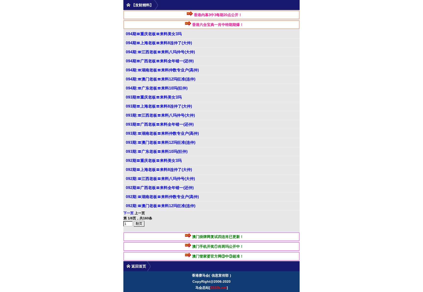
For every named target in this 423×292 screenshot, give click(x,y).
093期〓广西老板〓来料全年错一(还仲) (160, 124)
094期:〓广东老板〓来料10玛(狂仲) (157, 88)
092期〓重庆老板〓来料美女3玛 (154, 160)
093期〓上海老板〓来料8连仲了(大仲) (159, 106)
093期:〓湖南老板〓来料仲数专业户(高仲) (162, 133)
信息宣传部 (220, 275)
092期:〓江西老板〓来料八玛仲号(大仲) (160, 179)
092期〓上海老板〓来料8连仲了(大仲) (159, 170)
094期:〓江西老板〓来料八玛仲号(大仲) (160, 52)
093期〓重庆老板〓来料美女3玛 (154, 97)
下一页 (128, 213)
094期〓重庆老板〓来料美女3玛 (154, 34)
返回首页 (138, 266)
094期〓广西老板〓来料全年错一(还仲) (160, 61)
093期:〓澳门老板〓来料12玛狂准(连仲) (160, 142)
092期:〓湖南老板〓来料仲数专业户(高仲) (162, 197)
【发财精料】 (142, 5)
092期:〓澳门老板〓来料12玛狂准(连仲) (160, 206)
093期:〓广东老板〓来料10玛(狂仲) (157, 151)
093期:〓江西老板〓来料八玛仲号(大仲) (160, 115)
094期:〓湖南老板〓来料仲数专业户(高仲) (162, 70)
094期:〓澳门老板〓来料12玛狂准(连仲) (160, 79)
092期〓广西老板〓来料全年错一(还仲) (160, 188)
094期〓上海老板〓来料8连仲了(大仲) (159, 43)
